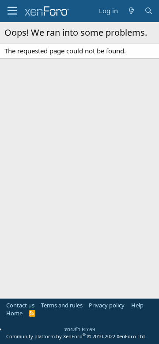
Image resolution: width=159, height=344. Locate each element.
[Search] (148, 11)
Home (14, 313)
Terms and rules (62, 305)
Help (137, 305)
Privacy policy (107, 305)
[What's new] (131, 11)
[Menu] (12, 11)
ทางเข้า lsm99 (79, 329)
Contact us (20, 305)
